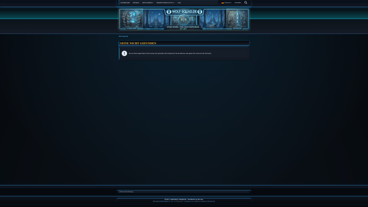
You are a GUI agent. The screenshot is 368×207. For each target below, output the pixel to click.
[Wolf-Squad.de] (184, 19)
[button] (226, 2)
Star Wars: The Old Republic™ (176, 201)
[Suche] (245, 2)
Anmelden (238, 2)
